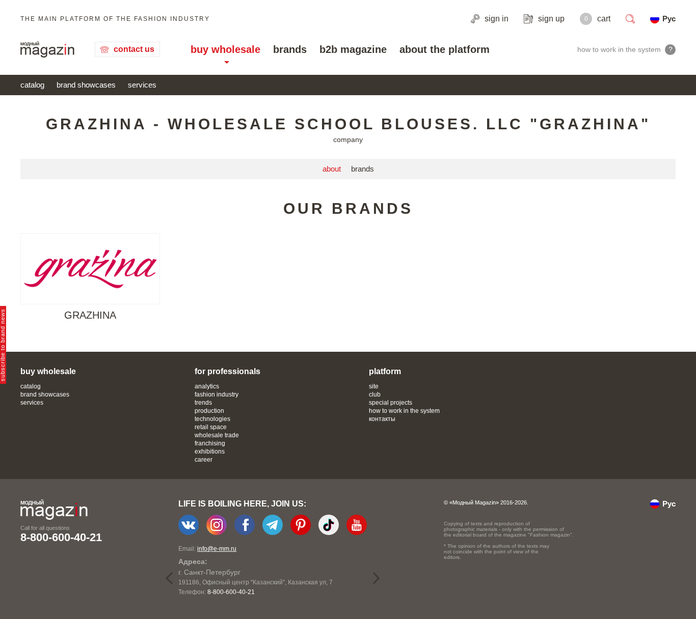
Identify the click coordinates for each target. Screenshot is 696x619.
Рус (669, 18)
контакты (382, 419)
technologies (212, 419)
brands (290, 49)
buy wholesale (225, 49)
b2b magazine (353, 49)
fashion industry (216, 394)
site (374, 386)
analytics (207, 386)
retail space (211, 427)
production (209, 410)
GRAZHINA (90, 315)
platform (385, 371)
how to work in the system (404, 410)
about (332, 168)
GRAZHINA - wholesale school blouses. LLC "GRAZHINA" (348, 124)
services (142, 84)
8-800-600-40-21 (61, 537)
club (375, 394)
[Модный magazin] (47, 49)
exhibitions (210, 451)
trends (203, 402)
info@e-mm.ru (216, 548)
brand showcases (86, 84)
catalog (32, 84)
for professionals (227, 371)
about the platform (444, 49)
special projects (390, 402)
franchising (210, 443)
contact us (134, 49)
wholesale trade (217, 435)
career (203, 459)
